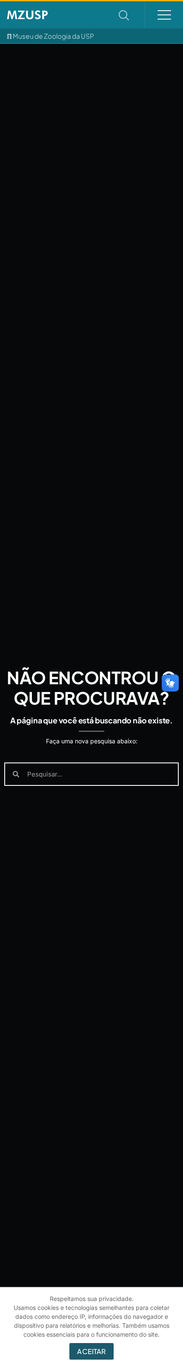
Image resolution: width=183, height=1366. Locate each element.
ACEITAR (91, 1351)
